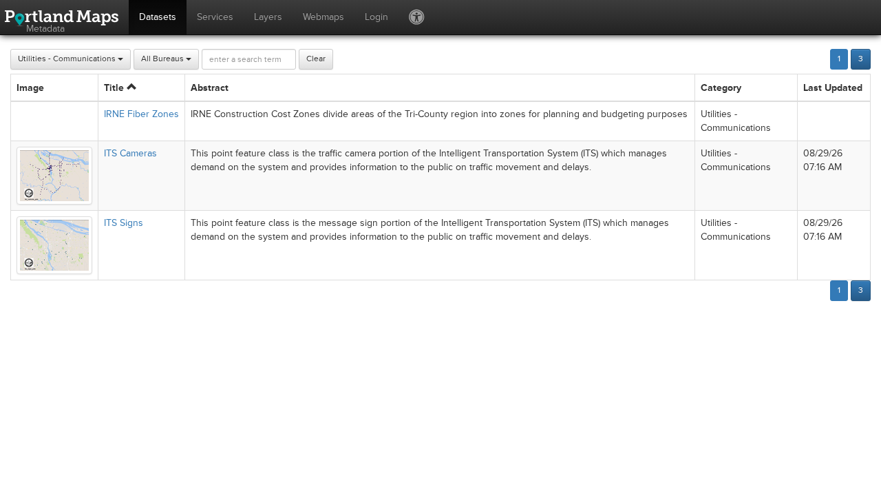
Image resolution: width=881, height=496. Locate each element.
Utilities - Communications (68, 59)
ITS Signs (123, 223)
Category (721, 88)
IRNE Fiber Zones (141, 114)
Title (115, 88)
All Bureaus (163, 59)
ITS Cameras (130, 153)
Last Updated (832, 88)
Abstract (210, 88)
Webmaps (323, 17)
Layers (268, 17)
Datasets (157, 17)
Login (376, 17)
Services (215, 17)
